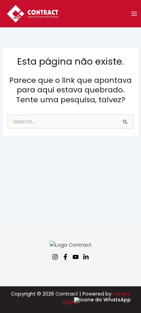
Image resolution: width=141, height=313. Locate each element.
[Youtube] (76, 257)
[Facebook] (65, 257)
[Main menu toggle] (134, 14)
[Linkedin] (86, 257)
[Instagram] (55, 257)
